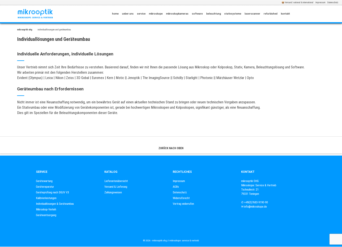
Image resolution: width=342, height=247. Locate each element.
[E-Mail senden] (305, 14)
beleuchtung (213, 13)
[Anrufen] (297, 14)
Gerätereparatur (45, 186)
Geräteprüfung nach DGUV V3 (52, 192)
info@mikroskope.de (255, 206)
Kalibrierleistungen (46, 198)
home (115, 13)
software (197, 13)
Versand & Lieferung (115, 186)
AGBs (176, 186)
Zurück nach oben (171, 148)
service (141, 13)
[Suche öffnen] (336, 13)
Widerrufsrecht (181, 198)
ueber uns (128, 13)
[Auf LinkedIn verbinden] (313, 14)
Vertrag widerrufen (183, 203)
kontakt (285, 13)
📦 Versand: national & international (297, 2)
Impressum (320, 2)
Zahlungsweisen (113, 192)
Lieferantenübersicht (116, 181)
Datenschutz (332, 2)
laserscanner (252, 13)
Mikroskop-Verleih (46, 209)
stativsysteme (232, 13)
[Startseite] (35, 13)
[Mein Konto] (324, 13)
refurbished (271, 13)
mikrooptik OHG (24, 29)
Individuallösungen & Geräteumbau (55, 203)
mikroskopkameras (177, 13)
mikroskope (156, 13)
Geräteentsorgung (46, 215)
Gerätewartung (44, 181)
